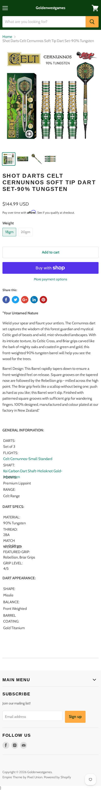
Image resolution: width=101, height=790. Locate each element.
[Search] (92, 21)
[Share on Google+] (24, 299)
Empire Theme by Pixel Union (22, 777)
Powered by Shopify (57, 777)
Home (7, 37)
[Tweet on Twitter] (15, 299)
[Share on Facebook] (6, 299)
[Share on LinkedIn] (34, 299)
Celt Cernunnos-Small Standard (28, 459)
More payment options (50, 279)
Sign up (75, 716)
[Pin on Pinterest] (43, 299)
